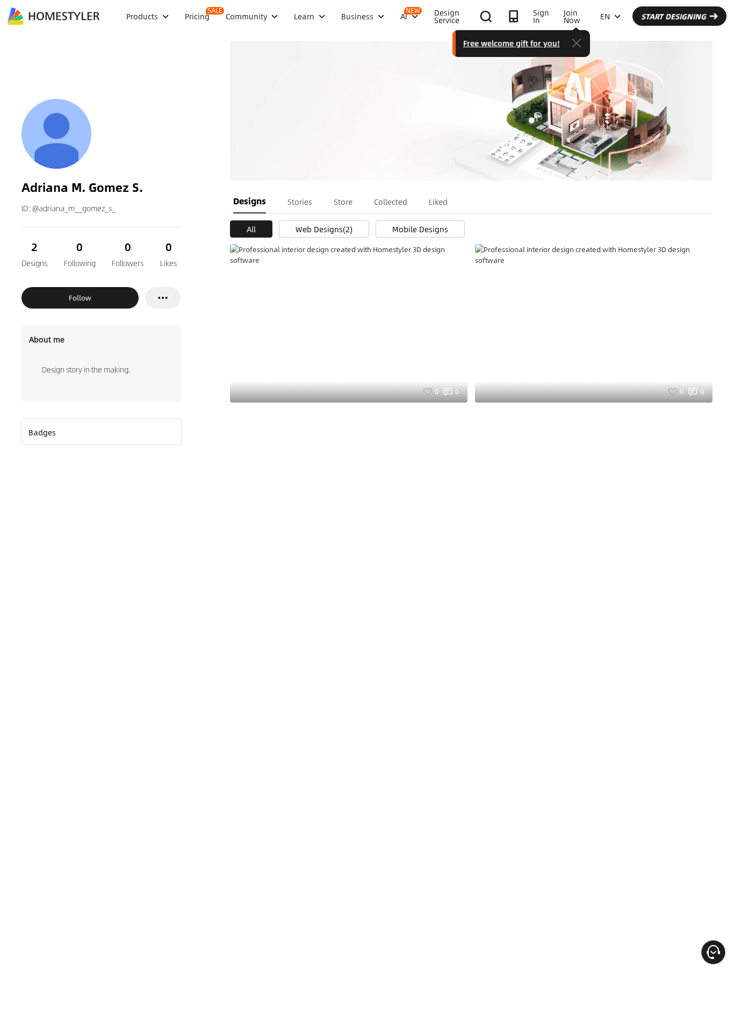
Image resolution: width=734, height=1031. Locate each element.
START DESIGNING (673, 16)
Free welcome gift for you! (511, 43)
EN (605, 16)
